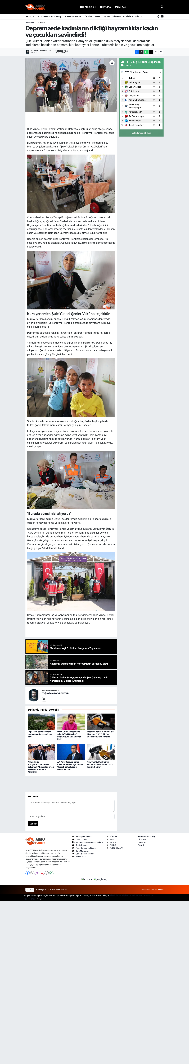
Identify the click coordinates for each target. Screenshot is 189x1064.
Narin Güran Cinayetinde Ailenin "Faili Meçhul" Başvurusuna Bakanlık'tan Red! (69, 735)
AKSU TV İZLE (32, 16)
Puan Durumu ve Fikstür (86, 848)
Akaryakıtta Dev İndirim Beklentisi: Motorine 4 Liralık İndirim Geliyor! (100, 764)
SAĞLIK (141, 845)
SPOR (97, 16)
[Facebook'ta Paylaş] (137, 52)
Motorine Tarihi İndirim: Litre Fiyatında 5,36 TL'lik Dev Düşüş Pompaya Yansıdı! (100, 734)
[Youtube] (42, 873)
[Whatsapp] (51, 873)
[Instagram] (37, 873)
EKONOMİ (142, 842)
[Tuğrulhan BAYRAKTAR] (34, 695)
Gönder (33, 823)
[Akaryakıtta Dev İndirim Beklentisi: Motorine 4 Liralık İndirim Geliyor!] (101, 751)
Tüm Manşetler (82, 851)
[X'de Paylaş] (141, 52)
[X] (32, 873)
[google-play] (100, 879)
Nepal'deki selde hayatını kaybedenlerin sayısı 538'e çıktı (40, 734)
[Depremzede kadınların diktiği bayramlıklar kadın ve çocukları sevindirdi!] (71, 85)
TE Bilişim (159, 890)
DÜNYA (138, 16)
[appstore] (87, 879)
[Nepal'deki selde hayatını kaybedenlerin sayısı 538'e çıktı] (41, 721)
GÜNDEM (116, 16)
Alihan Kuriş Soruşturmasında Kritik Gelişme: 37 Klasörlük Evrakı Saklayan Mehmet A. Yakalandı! (41, 767)
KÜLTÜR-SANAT (116, 848)
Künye (122, 6)
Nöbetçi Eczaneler (84, 836)
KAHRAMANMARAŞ (51, 16)
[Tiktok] (46, 873)
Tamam (40, 899)
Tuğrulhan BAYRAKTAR (55, 693)
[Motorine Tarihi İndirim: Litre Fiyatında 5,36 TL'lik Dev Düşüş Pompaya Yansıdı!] (101, 721)
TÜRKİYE (87, 16)
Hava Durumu (81, 839)
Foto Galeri (89, 6)
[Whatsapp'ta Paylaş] (146, 52)
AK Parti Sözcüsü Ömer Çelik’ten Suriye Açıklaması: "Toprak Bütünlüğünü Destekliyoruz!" (70, 766)
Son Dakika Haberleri (85, 854)
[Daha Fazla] (151, 52)
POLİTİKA (128, 16)
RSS (31, 890)
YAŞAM (106, 16)
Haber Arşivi (81, 856)
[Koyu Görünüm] (158, 16)
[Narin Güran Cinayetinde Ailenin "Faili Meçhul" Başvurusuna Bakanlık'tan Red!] (71, 721)
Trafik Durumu (82, 845)
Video (107, 6)
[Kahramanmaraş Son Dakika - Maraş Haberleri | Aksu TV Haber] (35, 7)
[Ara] (162, 7)
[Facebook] (27, 873)
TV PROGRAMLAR (72, 16)
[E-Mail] (44, 699)
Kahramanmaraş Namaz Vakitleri (90, 842)
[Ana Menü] (162, 16)
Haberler (29, 23)
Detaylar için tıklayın (141, 133)
